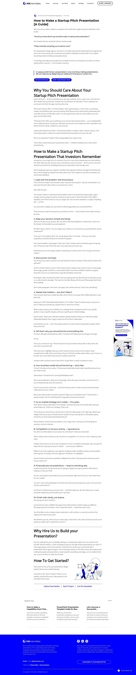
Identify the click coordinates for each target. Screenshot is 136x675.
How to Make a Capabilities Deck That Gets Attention (36, 608)
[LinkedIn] (82, 641)
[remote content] (53, 80)
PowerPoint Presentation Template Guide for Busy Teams (68, 608)
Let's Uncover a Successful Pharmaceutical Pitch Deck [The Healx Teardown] (96, 608)
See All (109, 600)
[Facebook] (78, 641)
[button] (55, 3)
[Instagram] (86, 641)
